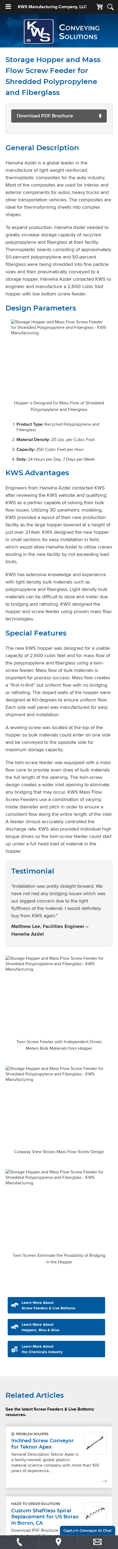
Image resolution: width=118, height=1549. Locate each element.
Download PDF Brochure (45, 115)
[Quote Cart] (99, 7)
